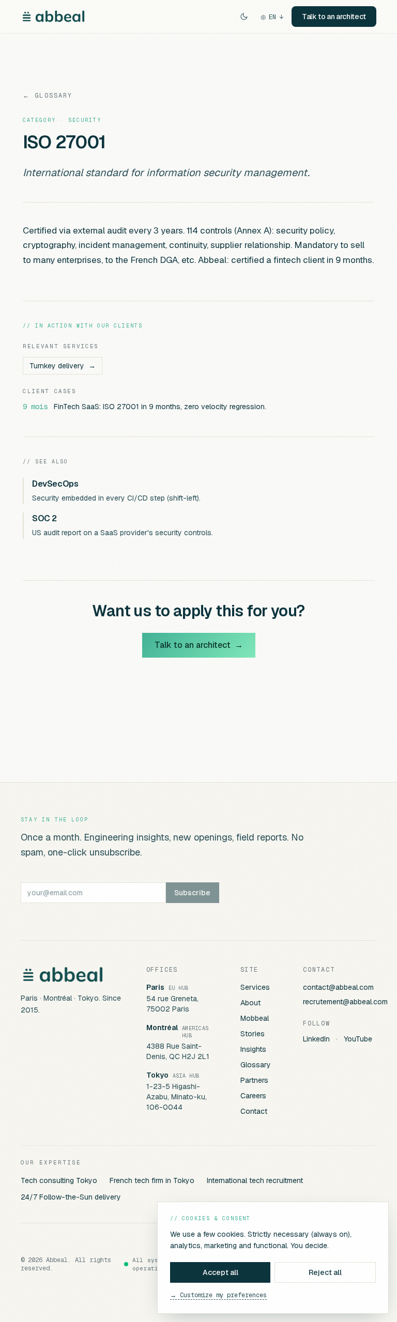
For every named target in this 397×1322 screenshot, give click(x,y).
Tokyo (157, 1075)
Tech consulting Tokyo (59, 1180)
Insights (253, 1049)
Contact (253, 1111)
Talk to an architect (334, 16)
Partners (254, 1080)
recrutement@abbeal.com (345, 1001)
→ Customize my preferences (218, 1295)
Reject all (325, 1272)
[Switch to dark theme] (244, 16)
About (250, 1002)
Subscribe (192, 892)
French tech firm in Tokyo (152, 1180)
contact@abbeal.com (338, 987)
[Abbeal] (53, 16)
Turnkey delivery (62, 365)
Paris (155, 987)
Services (255, 987)
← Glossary (48, 95)
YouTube (358, 1039)
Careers (253, 1095)
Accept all (220, 1272)
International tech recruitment (255, 1180)
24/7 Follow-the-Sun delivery (71, 1197)
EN (272, 17)
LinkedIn (316, 1039)
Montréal (162, 1027)
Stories (252, 1033)
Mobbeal (254, 1018)
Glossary (255, 1064)
